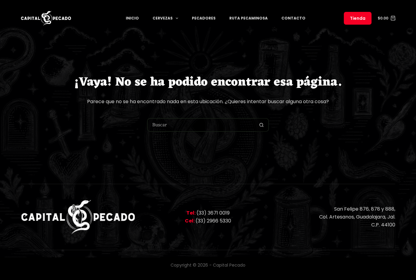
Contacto (293, 18)
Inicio (132, 18)
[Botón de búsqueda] (261, 125)
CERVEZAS (163, 18)
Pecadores (204, 18)
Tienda (357, 18)
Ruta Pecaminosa (248, 18)
